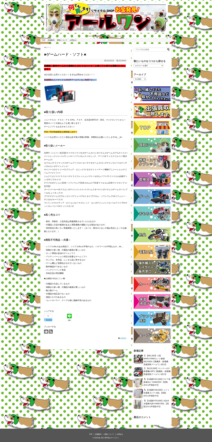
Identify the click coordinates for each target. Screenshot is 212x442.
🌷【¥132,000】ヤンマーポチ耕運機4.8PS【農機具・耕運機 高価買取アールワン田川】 (157, 371)
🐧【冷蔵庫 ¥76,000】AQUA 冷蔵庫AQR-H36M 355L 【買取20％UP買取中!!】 (156, 404)
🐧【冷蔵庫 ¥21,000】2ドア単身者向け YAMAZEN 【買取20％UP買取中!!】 (157, 382)
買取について (62, 40)
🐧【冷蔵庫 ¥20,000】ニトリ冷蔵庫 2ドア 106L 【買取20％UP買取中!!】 (156, 393)
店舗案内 (51, 40)
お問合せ (73, 40)
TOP (43, 40)
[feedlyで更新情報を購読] (46, 332)
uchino (123, 338)
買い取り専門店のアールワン (108, 438)
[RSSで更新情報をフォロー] (51, 332)
